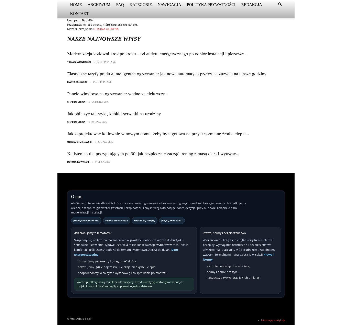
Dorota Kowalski (78, 161)
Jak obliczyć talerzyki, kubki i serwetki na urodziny (114, 113)
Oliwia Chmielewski (79, 141)
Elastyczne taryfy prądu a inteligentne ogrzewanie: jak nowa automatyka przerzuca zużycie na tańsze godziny (166, 73)
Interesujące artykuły (273, 320)
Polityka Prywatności (211, 4)
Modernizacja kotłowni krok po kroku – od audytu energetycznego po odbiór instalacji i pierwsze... (157, 53)
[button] (280, 5)
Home (76, 4)
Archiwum (99, 4)
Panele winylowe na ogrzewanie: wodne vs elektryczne (117, 93)
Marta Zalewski (77, 81)
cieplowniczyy (76, 101)
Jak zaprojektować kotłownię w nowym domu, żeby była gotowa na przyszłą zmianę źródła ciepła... (158, 133)
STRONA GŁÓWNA (106, 29)
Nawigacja (169, 4)
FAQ (120, 4)
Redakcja (251, 4)
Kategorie (141, 4)
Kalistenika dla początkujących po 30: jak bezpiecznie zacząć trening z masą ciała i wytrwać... (153, 153)
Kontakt (79, 13)
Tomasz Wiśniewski (79, 61)
